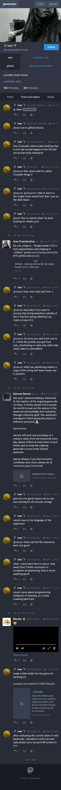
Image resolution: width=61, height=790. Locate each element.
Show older (30, 759)
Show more (29, 109)
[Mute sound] (22, 648)
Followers (31, 88)
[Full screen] (54, 648)
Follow (51, 47)
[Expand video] (49, 648)
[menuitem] (35, 639)
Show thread (20, 655)
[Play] (17, 648)
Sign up (53, 4)
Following (10, 88)
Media (50, 97)
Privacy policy (34, 778)
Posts (10, 97)
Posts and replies (30, 97)
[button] (35, 639)
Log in (40, 4)
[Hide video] (43, 648)
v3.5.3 (23, 778)
